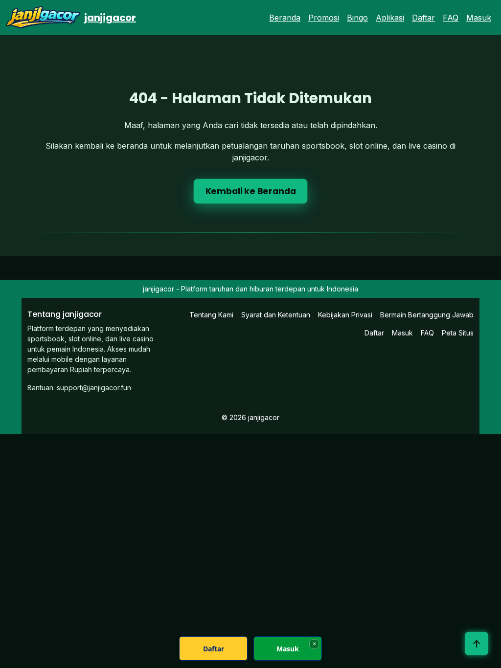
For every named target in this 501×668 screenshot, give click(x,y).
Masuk (478, 17)
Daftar (423, 17)
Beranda (284, 17)
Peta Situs (458, 333)
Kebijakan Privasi (345, 315)
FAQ (450, 17)
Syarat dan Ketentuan (275, 315)
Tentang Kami (211, 315)
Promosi (323, 17)
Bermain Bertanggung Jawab (427, 315)
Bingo (357, 17)
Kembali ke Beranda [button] (250, 191)
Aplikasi (390, 17)
